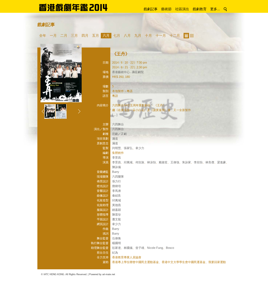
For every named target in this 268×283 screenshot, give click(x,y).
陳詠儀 (116, 167)
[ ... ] (114, 114)
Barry (115, 171)
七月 (116, 35)
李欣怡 (198, 162)
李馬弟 (116, 190)
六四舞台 (118, 124)
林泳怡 (151, 162)
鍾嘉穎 (116, 209)
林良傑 (209, 162)
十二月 (175, 35)
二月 (63, 35)
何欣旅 (139, 162)
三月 (74, 35)
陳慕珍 (116, 214)
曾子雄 (139, 247)
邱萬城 (128, 162)
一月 (53, 35)
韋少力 (139, 148)
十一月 (161, 35)
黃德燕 (116, 205)
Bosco (170, 247)
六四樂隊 (118, 176)
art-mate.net (108, 274)
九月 (137, 35)
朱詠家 (186, 162)
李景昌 (116, 157)
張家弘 (128, 148)
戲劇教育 (200, 9)
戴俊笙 (163, 162)
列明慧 (116, 148)
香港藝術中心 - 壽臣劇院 (128, 72)
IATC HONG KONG (54, 274)
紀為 (115, 252)
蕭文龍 (116, 219)
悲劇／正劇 (119, 133)
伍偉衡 (116, 238)
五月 (95, 35)
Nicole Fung (155, 247)
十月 (148, 35)
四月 (84, 35)
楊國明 (116, 243)
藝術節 (166, 9)
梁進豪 (221, 162)
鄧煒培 (116, 186)
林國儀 (128, 247)
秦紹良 (116, 195)
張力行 (116, 181)
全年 (42, 35)
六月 (106, 35)
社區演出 (182, 9)
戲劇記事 (151, 9)
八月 (127, 35)
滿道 (115, 138)
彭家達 (116, 247)
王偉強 (174, 162)
